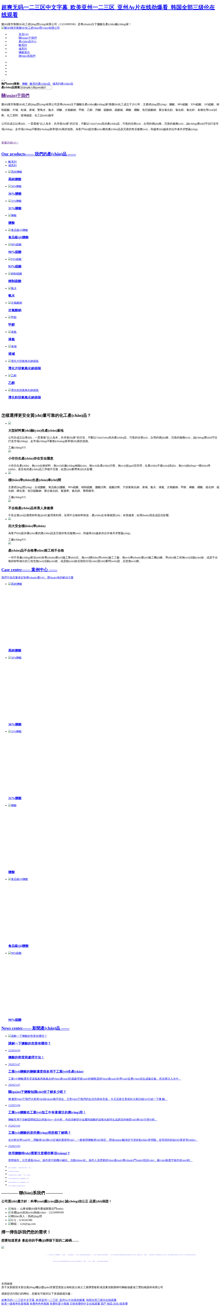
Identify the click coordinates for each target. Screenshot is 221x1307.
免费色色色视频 (39, 1303)
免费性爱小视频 (59, 1303)
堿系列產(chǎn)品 (62, 83)
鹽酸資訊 (24, 52)
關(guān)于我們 (28, 37)
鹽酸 (25, 83)
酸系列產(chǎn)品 (40, 83)
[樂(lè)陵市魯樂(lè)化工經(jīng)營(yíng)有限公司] (30, 27)
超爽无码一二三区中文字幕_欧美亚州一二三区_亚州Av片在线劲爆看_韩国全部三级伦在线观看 (59, 1300)
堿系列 (23, 48)
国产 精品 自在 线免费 (114, 1303)
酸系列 (23, 45)
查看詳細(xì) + (9, 142)
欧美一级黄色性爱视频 (15, 1303)
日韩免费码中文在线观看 (85, 1303)
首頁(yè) (23, 34)
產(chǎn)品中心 (28, 41)
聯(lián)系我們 (27, 55)
